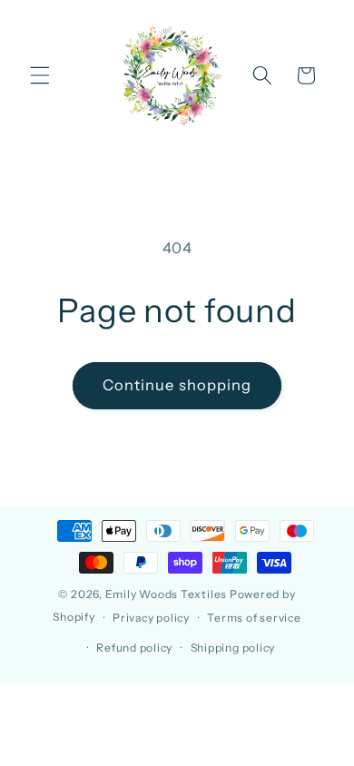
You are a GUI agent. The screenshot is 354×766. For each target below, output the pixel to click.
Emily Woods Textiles (166, 594)
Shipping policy (233, 647)
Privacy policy (151, 617)
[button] (40, 75)
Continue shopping (177, 385)
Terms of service (253, 617)
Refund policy (134, 647)
